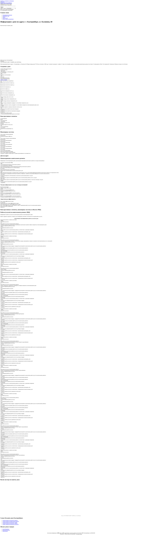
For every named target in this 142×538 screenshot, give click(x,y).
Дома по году (5, 18)
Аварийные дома (6, 16)
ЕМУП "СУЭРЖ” (3, 79)
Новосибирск (5, 531)
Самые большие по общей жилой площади (11, 521)
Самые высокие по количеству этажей (10, 522)
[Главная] (2, 1)
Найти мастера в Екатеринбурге (6, 60)
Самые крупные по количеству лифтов (10, 523)
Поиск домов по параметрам (8, 19)
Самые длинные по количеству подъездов (11, 524)
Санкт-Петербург (6, 529)
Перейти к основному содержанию (7, 0)
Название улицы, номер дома (6, 4)
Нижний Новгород (6, 530)
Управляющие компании (7, 15)
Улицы (4, 17)
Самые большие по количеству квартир (10, 520)
